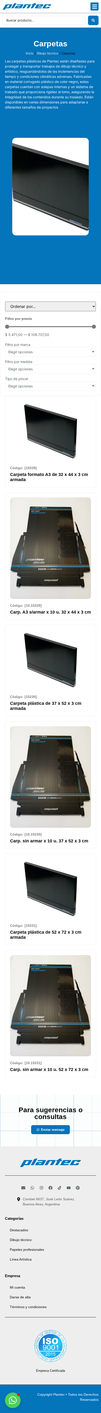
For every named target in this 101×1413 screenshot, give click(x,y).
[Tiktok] (59, 1188)
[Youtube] (69, 1188)
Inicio (30, 53)
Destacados (19, 1230)
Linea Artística (21, 1259)
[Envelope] (23, 1188)
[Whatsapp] (32, 1188)
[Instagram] (41, 1188)
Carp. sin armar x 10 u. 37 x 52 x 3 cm (49, 840)
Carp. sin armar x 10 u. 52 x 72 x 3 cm (49, 1069)
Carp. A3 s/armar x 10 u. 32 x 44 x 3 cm (50, 612)
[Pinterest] (78, 1188)
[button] (94, 6)
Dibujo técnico (47, 53)
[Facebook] (50, 1188)
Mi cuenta (17, 1287)
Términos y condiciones (28, 1307)
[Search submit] (93, 20)
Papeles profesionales (27, 1250)
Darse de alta (20, 1297)
